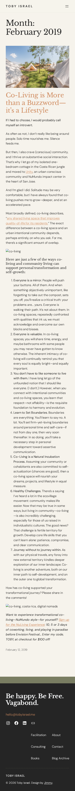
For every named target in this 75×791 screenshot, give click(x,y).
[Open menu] (67, 6)
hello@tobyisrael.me (20, 714)
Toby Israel (19, 6)
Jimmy (48, 783)
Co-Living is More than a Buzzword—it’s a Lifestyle (36, 102)
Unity (29, 172)
